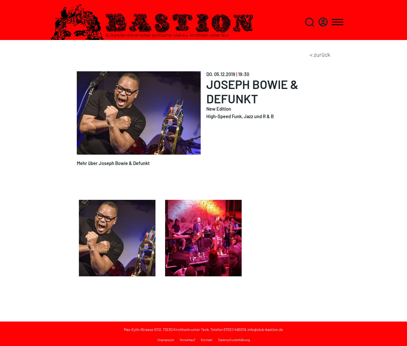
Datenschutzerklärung (234, 340)
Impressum (166, 340)
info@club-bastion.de (265, 329)
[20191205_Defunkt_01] (203, 237)
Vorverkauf (187, 340)
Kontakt (206, 340)
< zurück (320, 54)
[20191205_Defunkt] (117, 237)
